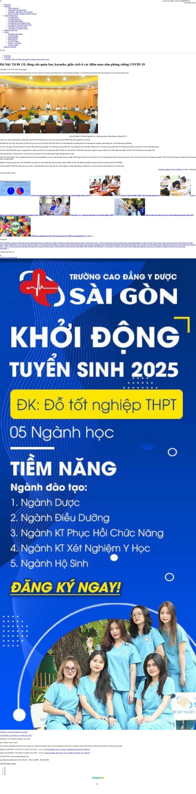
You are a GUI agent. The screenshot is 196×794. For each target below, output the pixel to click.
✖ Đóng (113, 392)
